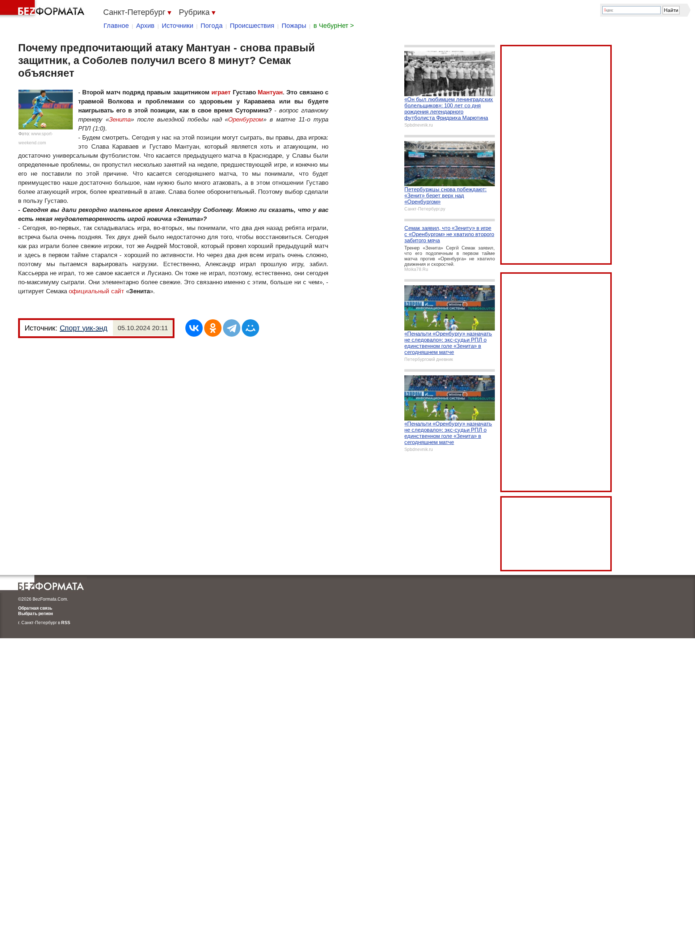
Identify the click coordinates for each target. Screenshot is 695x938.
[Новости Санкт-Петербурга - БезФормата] (43, 9)
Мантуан (270, 92)
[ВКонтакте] (194, 328)
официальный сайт (97, 291)
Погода (212, 25)
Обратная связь (35, 608)
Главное (116, 25)
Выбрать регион (35, 613)
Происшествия (252, 25)
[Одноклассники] (213, 328)
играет (221, 92)
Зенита (120, 119)
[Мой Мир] (250, 328)
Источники (177, 25)
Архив (145, 25)
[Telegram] (231, 328)
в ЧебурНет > (333, 25)
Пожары (294, 25)
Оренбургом (245, 119)
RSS (65, 622)
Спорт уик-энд (84, 328)
